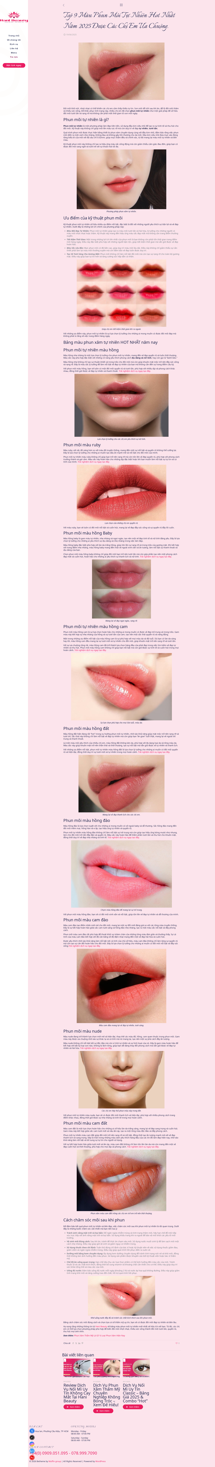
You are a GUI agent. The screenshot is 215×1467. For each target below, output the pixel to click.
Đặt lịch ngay (14, 65)
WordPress (100, 1461)
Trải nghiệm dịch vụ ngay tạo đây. (135, 371)
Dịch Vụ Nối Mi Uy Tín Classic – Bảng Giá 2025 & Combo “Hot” (136, 1393)
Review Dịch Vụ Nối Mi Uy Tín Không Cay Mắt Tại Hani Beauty (76, 1393)
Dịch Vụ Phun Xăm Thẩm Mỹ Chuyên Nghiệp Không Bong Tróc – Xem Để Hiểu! (106, 1395)
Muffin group (55, 1461)
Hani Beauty (101, 1326)
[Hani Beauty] (14, 17)
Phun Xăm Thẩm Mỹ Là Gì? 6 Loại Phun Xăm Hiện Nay (99, 1335)
